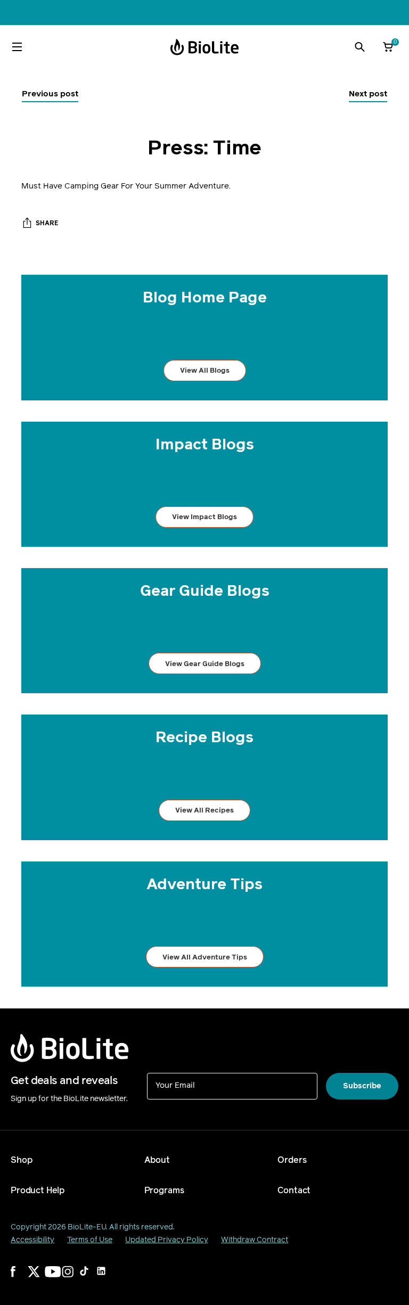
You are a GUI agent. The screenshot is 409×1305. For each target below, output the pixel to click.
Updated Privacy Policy (166, 1240)
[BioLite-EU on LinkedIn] (108, 1278)
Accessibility (32, 1240)
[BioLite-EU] (204, 47)
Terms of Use (89, 1240)
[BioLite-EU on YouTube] (57, 1278)
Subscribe (362, 1086)
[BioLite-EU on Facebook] (23, 1278)
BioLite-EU (87, 1227)
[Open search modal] (359, 47)
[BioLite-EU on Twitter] (40, 1278)
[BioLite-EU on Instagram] (74, 1278)
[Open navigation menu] (17, 47)
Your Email (175, 1084)
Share (47, 223)
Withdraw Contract (254, 1240)
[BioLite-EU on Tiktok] (91, 1278)
